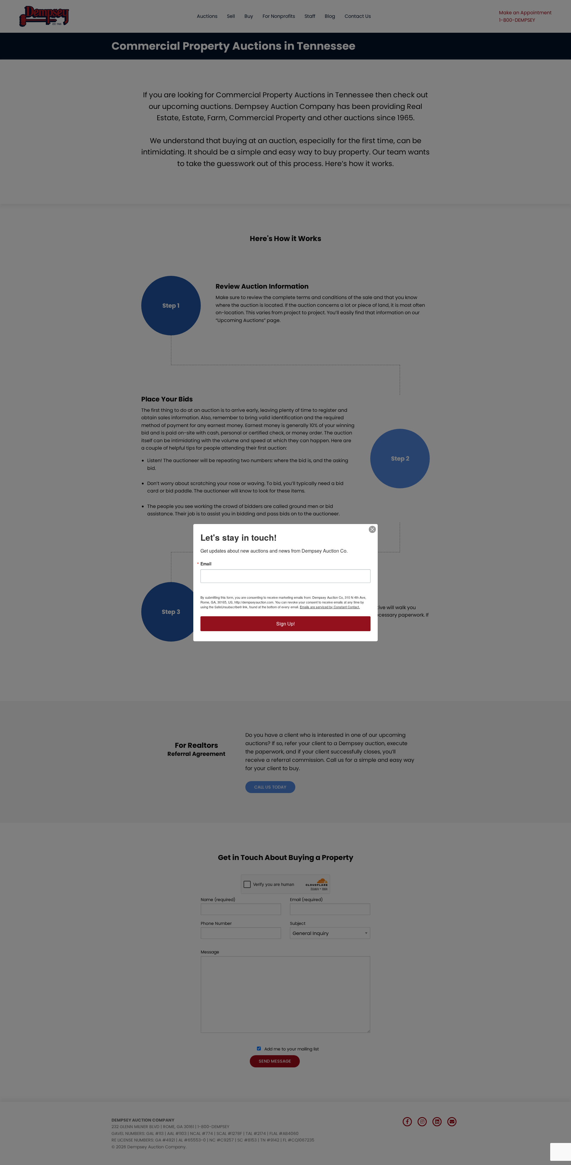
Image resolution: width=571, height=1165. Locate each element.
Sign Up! (285, 623)
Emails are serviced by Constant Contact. (330, 606)
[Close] (372, 529)
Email (205, 564)
